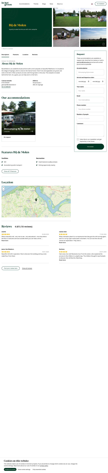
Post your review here (10, 268)
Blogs (44, 4)
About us (60, 4)
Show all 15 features (10, 171)
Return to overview (8, 48)
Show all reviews (27, 268)
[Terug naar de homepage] (7, 4)
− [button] (3, 189)
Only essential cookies (39, 469)
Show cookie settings (24, 469)
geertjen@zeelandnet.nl (9, 85)
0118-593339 (5, 83)
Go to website (6, 87)
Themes (35, 4)
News (51, 4)
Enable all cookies (10, 469)
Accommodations (24, 4)
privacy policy (44, 466)
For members (100, 4)
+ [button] (3, 187)
